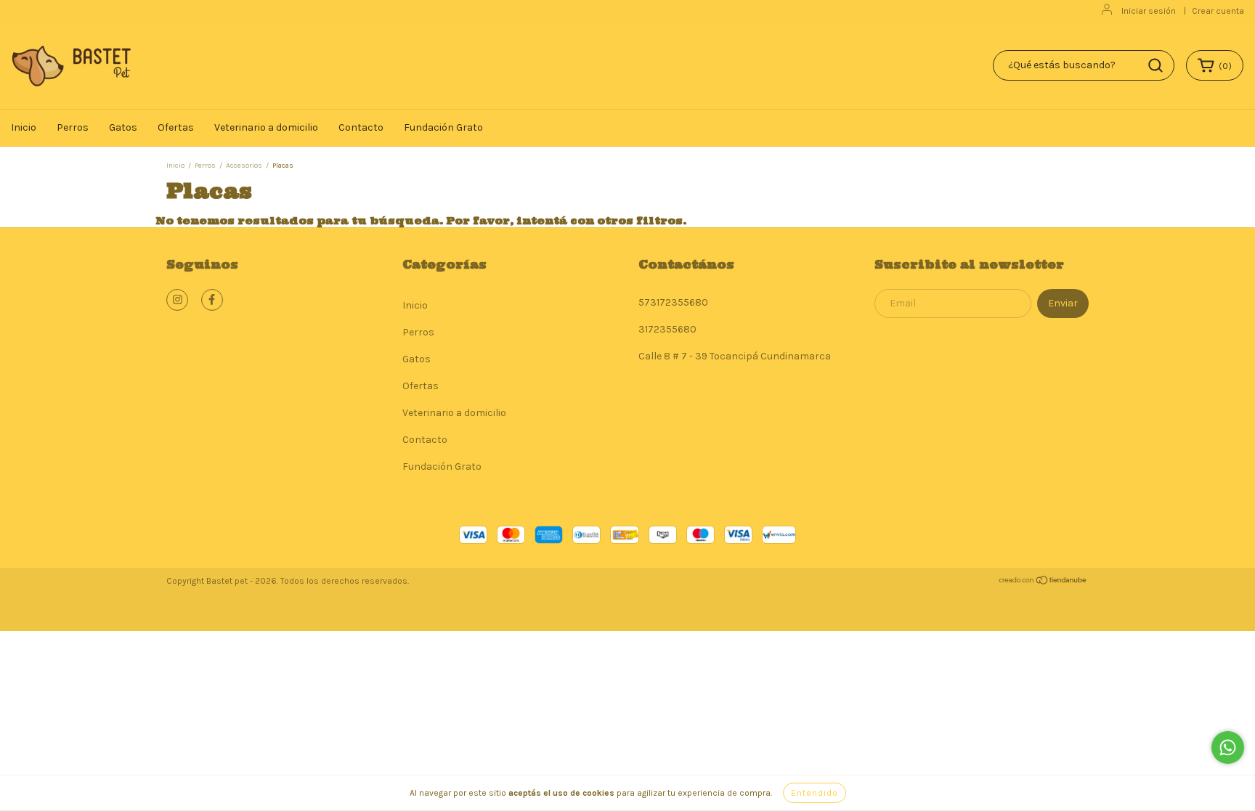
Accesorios (244, 165)
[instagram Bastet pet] (177, 300)
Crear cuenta (1218, 11)
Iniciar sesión (1148, 11)
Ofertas (176, 127)
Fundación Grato (443, 127)
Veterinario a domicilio (266, 127)
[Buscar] (1155, 65)
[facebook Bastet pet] (212, 300)
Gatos (123, 127)
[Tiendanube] (1043, 582)
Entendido (814, 793)
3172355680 (667, 329)
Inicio (23, 127)
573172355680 (673, 302)
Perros (73, 127)
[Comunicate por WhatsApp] (1227, 747)
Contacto (360, 127)
